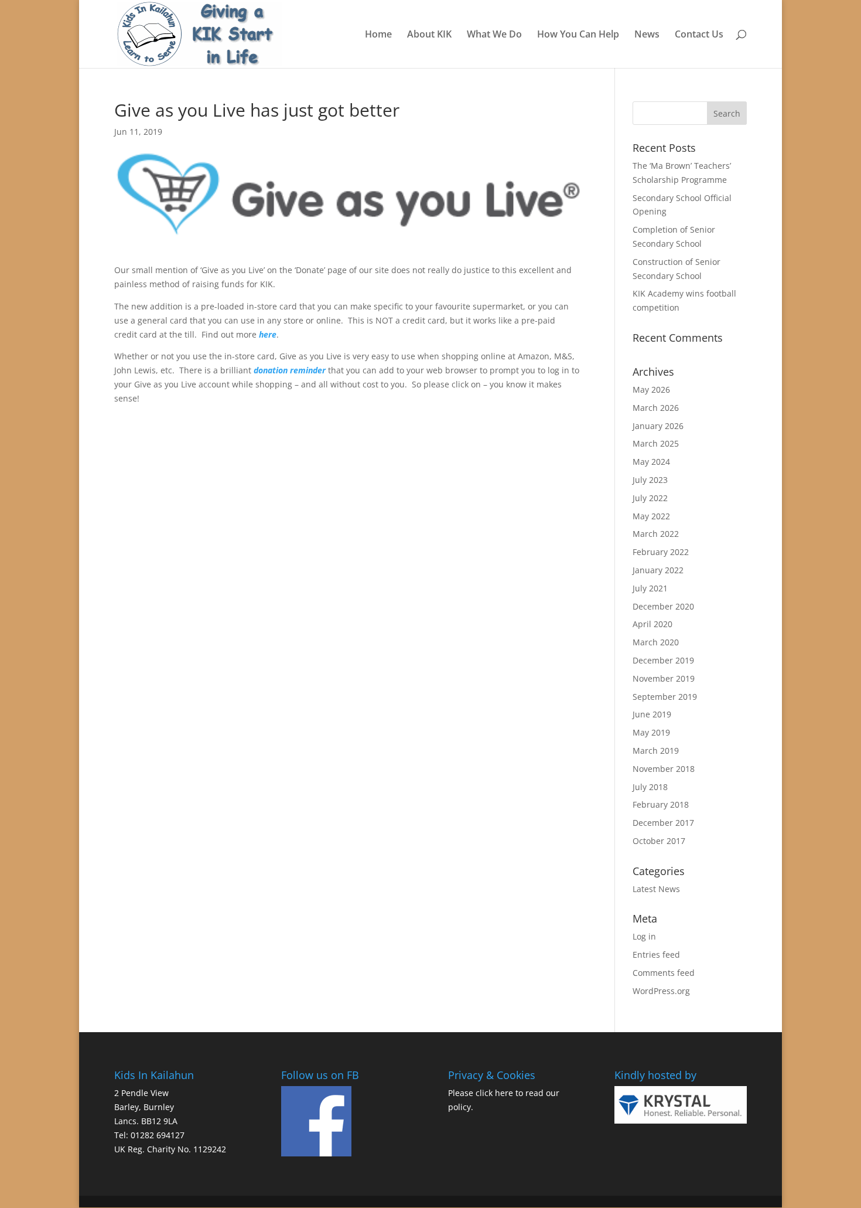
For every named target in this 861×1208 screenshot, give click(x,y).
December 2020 (663, 606)
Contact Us (699, 35)
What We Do (494, 35)
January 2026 (658, 425)
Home (378, 35)
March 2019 (656, 750)
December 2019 (663, 660)
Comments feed (664, 972)
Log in (644, 936)
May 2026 (651, 389)
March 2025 (656, 443)
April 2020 (652, 623)
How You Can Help (578, 35)
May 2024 (651, 461)
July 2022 (650, 497)
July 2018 (650, 786)
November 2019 (664, 678)
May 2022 (651, 516)
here (504, 1092)
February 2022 (661, 551)
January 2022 (658, 570)
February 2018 (661, 804)
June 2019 (652, 714)
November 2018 (664, 768)
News (647, 35)
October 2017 (659, 840)
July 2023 (650, 479)
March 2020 (656, 642)
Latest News (656, 888)
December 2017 (663, 822)
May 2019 (651, 732)
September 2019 (665, 696)
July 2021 (650, 588)
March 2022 (656, 533)
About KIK (429, 35)
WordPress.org (661, 990)
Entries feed (656, 954)
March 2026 (656, 407)
